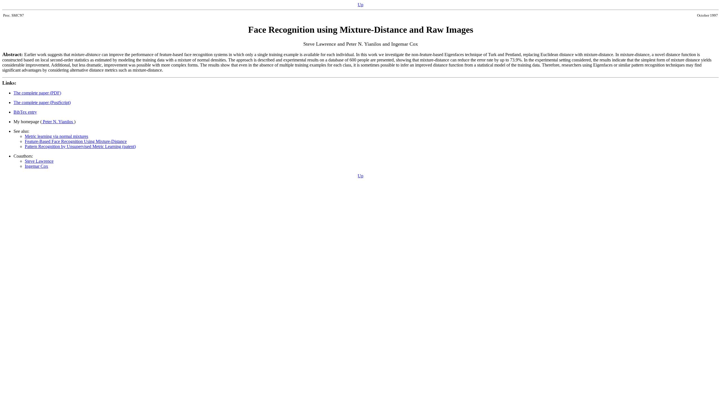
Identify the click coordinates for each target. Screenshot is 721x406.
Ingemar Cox (36, 166)
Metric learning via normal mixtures (56, 136)
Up (360, 4)
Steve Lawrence (39, 161)
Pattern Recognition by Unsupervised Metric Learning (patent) (80, 146)
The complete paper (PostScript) (42, 102)
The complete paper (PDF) (37, 93)
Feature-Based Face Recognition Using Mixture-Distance (76, 141)
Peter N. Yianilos (58, 121)
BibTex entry (25, 112)
